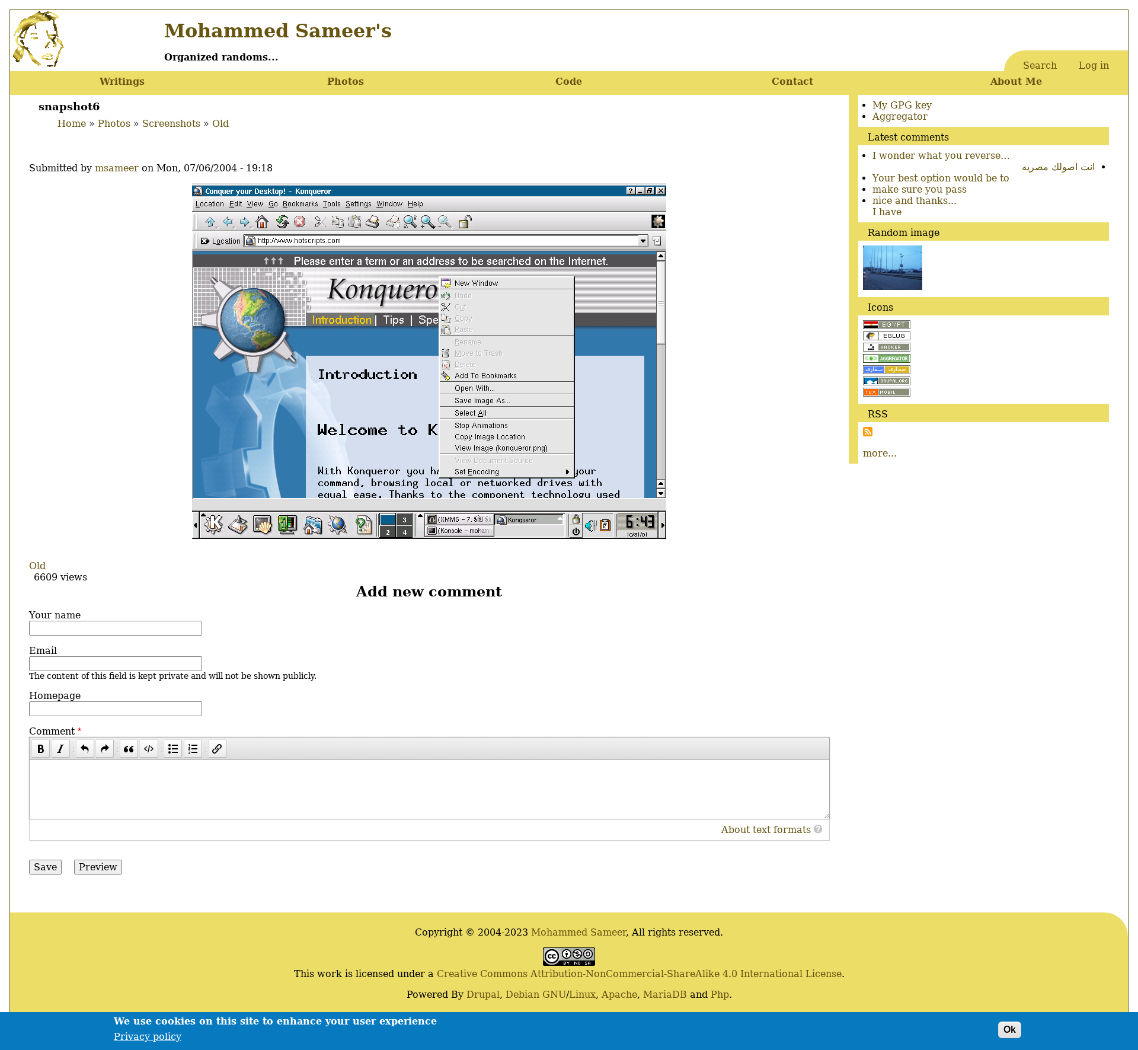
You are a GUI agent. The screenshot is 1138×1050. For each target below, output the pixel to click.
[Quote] (129, 748)
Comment (52, 731)
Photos (345, 81)
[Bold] (40, 748)
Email (43, 650)
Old (220, 123)
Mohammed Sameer (578, 932)
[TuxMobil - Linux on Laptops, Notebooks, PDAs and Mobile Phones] (886, 393)
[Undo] (85, 748)
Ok (1009, 1030)
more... (880, 453)
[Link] (217, 748)
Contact (792, 81)
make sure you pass (919, 189)
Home (71, 123)
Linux (582, 994)
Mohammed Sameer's (278, 31)
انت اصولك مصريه (1058, 167)
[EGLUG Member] (886, 337)
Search (1040, 65)
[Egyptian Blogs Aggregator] (886, 359)
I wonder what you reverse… (941, 155)
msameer (117, 168)
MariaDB (665, 994)
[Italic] (61, 748)
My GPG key (902, 105)
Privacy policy (147, 1036)
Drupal (483, 994)
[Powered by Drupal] (886, 382)
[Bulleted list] (173, 748)
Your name (55, 615)
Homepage (55, 695)
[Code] (148, 748)
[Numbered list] (193, 748)
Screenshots (171, 123)
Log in (1094, 65)
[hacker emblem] (886, 348)
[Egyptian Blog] (886, 325)
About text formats (766, 829)
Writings (122, 81)
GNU (554, 994)
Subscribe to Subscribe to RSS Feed (867, 431)
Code (568, 81)
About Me (1016, 81)
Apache (619, 994)
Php (720, 994)
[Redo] (104, 748)
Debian (522, 994)
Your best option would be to (940, 178)
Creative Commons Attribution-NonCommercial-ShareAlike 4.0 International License (639, 973)
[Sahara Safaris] (886, 370)
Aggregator (900, 116)
